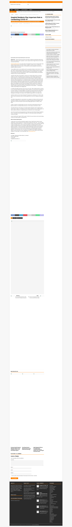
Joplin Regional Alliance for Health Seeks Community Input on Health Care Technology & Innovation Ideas (38, 449)
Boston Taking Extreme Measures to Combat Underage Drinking (51, 31)
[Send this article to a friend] (29, 34)
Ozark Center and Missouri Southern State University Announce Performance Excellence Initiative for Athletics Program (53, 53)
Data (50, 493)
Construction (51, 491)
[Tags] (53, 46)
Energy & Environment (53, 496)
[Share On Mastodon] (42, 34)
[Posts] (48, 46)
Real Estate (51, 509)
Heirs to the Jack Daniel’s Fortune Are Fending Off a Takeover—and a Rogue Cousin (52, 73)
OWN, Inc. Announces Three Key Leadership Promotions (44, 512)
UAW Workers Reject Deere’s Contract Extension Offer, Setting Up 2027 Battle (52, 17)
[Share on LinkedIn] (21, 34)
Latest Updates (24, 9)
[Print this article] (33, 34)
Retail (50, 512)
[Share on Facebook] (13, 34)
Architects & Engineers (53, 486)
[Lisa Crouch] (38, 507)
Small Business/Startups (53, 514)
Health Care (28, 23)
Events (30, 9)
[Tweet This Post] (17, 34)
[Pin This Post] (25, 34)
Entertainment (52, 497)
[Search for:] (56, 11)
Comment (12, 459)
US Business (51, 519)
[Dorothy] (38, 501)
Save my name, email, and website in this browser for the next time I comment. (24, 475)
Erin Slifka (20, 23)
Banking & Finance (52, 487)
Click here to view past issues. (15, 500)
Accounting (51, 485)
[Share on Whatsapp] (38, 34)
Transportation (52, 516)
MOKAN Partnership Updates (54, 507)
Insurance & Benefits (53, 503)
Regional (51, 510)
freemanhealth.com (31, 131)
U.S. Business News (49, 14)
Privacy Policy (13, 494)
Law (50, 504)
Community (51, 490)
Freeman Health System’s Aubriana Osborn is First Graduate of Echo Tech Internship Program (16, 449)
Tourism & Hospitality (53, 515)
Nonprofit (51, 508)
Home (12, 9)
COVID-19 (24, 23)
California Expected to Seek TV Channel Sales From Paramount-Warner (52, 24)
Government (51, 499)
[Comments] (58, 46)
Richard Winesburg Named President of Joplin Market (44, 507)
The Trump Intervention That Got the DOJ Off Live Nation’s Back (52, 20)
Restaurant (51, 511)
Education (51, 495)
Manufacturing (52, 505)
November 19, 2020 (15, 23)
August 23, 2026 (48, 18)
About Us (12, 483)
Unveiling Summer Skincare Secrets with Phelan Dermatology (26, 448)
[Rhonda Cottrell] (38, 486)
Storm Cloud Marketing (35, 524)
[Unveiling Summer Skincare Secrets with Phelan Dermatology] (27, 409)
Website (12, 472)
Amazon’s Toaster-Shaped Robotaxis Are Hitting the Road (52, 27)
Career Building (52, 488)
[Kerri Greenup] (38, 512)
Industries (17, 9)
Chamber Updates (52, 489)
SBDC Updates (52, 513)
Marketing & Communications (54, 506)
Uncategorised (52, 517)
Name (12, 467)
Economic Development (53, 494)
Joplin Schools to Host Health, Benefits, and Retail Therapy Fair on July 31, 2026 (42, 495)
